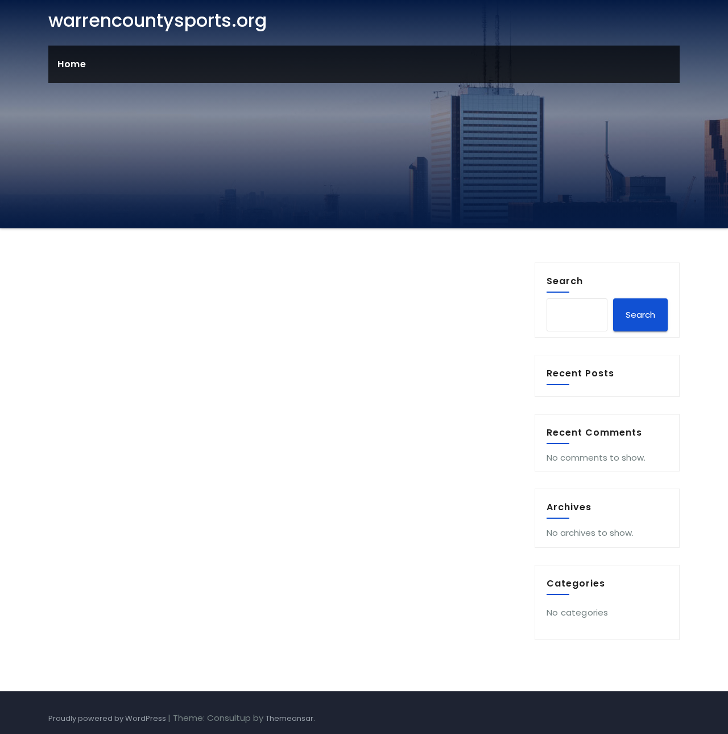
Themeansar (289, 718)
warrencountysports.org (157, 20)
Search (565, 280)
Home (71, 64)
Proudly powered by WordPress (108, 718)
